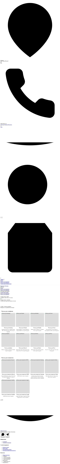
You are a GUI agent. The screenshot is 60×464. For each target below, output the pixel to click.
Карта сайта (5, 448)
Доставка (2, 124)
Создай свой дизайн (4, 292)
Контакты (10, 124)
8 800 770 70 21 (3, 430)
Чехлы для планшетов (4, 281)
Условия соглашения (7, 442)
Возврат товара (6, 447)
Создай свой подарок (5, 283)
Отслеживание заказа (7, 449)
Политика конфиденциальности (9, 450)
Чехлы (1, 280)
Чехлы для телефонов (4, 282)
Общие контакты (6, 455)
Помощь (6, 124)
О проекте (5, 441)
